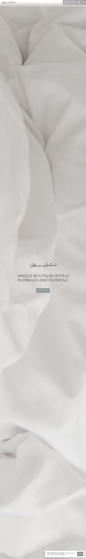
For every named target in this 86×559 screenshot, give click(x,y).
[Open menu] (83, 2)
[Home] (9, 4)
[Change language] (78, 2)
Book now (70, 2)
